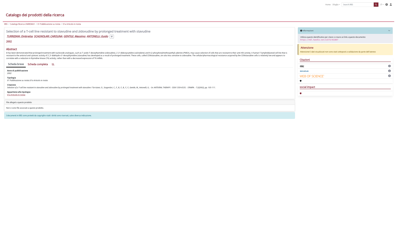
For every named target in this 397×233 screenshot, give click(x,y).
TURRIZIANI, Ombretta (19, 36)
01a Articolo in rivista (72, 24)
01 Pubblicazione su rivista (49, 24)
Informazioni (307, 30)
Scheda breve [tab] (16, 64)
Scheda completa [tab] (38, 64)
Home (328, 4)
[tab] (53, 64)
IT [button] (381, 4)
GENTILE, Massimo (74, 36)
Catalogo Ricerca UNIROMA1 (22, 24)
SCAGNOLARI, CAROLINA (48, 36)
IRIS (6, 24)
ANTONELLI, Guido (97, 36)
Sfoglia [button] (335, 4)
